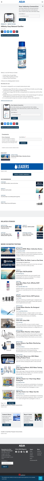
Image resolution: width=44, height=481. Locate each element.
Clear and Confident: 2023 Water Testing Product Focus (29, 368)
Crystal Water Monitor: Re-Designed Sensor (27, 308)
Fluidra (19, 298)
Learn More (28, 424)
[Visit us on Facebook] (16, 451)
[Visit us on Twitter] (24, 451)
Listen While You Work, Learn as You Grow (9, 183)
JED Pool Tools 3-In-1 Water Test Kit (27, 392)
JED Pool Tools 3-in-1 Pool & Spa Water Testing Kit (28, 379)
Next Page (11, 403)
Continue (23, 142)
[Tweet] (11, 32)
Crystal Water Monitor (23, 311)
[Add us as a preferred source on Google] (17, 32)
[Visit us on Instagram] (19, 451)
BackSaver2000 (21, 250)
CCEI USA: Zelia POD (22, 320)
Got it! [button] (40, 478)
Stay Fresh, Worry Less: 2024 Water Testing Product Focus (27, 357)
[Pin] (14, 32)
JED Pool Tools (21, 382)
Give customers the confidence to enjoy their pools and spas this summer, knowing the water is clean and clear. (28, 360)
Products (3, 24)
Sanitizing (3, 195)
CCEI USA (20, 322)
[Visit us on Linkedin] (27, 451)
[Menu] (1, 2)
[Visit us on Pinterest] (21, 451)
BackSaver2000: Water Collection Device (20, 156)
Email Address (22, 13)
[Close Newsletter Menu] (42, 6)
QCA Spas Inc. (21, 273)
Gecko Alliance (21, 346)
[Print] (2, 32)
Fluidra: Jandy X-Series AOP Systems (8, 203)
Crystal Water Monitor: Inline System (28, 332)
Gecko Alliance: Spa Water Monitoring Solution (28, 344)
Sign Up (22, 19)
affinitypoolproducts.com (6, 100)
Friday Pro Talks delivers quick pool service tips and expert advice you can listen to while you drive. (29, 264)
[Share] (5, 32)
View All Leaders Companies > (22, 174)
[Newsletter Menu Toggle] (42, 2)
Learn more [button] (4, 478)
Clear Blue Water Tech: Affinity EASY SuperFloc (10, 196)
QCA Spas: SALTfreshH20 (6, 190)
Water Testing (12, 24)
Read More (6, 424)
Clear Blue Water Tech (22, 286)
